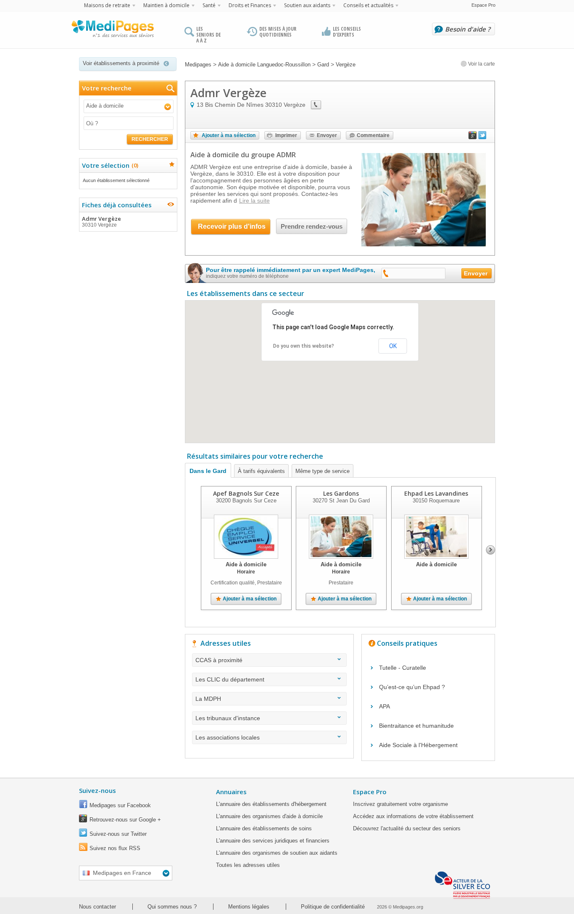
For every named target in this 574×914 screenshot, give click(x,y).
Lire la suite (254, 200)
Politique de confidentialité (333, 906)
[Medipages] (112, 31)
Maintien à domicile (166, 5)
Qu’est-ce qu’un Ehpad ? (412, 687)
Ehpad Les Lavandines (436, 493)
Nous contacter (97, 906)
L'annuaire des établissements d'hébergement (271, 804)
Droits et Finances (250, 5)
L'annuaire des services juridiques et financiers (272, 840)
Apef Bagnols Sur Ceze (246, 493)
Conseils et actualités (368, 5)
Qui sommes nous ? (172, 906)
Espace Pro (483, 5)
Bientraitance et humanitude (416, 725)
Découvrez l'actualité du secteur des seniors (407, 828)
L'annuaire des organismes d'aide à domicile (269, 816)
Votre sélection (109, 165)
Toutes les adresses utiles (248, 865)
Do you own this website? (303, 346)
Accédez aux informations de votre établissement (413, 816)
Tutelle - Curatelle (402, 667)
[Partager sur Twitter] (482, 137)
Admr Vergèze (101, 221)
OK (393, 346)
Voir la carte (481, 64)
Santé (209, 5)
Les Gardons (341, 493)
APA (384, 706)
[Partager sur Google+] (473, 137)
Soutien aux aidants (307, 5)
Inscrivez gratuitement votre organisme (400, 804)
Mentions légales (248, 906)
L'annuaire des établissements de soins (264, 828)
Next (490, 550)
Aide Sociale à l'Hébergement (418, 745)
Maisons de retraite (107, 5)
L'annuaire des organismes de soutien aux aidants (276, 853)
